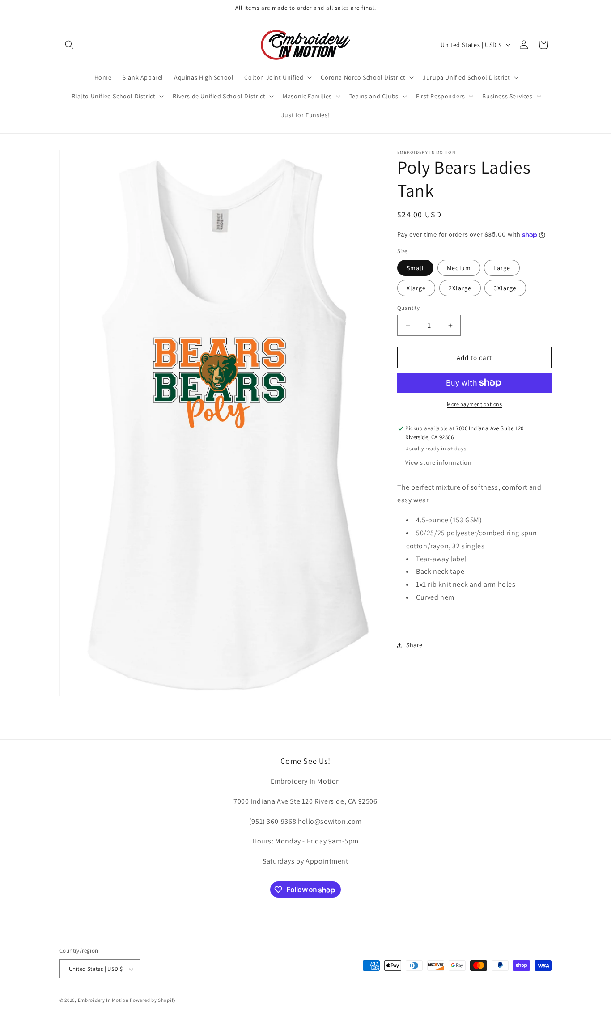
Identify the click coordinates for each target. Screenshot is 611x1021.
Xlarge (416, 288)
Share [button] (414, 645)
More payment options (474, 404)
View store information (438, 462)
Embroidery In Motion (103, 1000)
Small (415, 268)
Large (501, 268)
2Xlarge (460, 288)
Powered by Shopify (153, 1000)
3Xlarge (505, 288)
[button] (69, 45)
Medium (459, 268)
